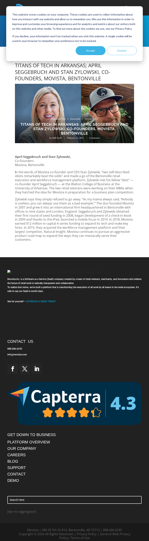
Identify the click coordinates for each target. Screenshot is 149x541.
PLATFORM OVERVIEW (28, 442)
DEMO (13, 480)
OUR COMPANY (21, 448)
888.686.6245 (14, 348)
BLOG (12, 461)
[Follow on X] (24, 369)
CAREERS (16, 455)
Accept (90, 50)
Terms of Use (80, 538)
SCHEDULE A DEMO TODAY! (40, 301)
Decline (121, 50)
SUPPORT (16, 468)
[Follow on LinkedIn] (36, 369)
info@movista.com (17, 354)
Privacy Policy (87, 534)
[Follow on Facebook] (12, 369)
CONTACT (16, 474)
